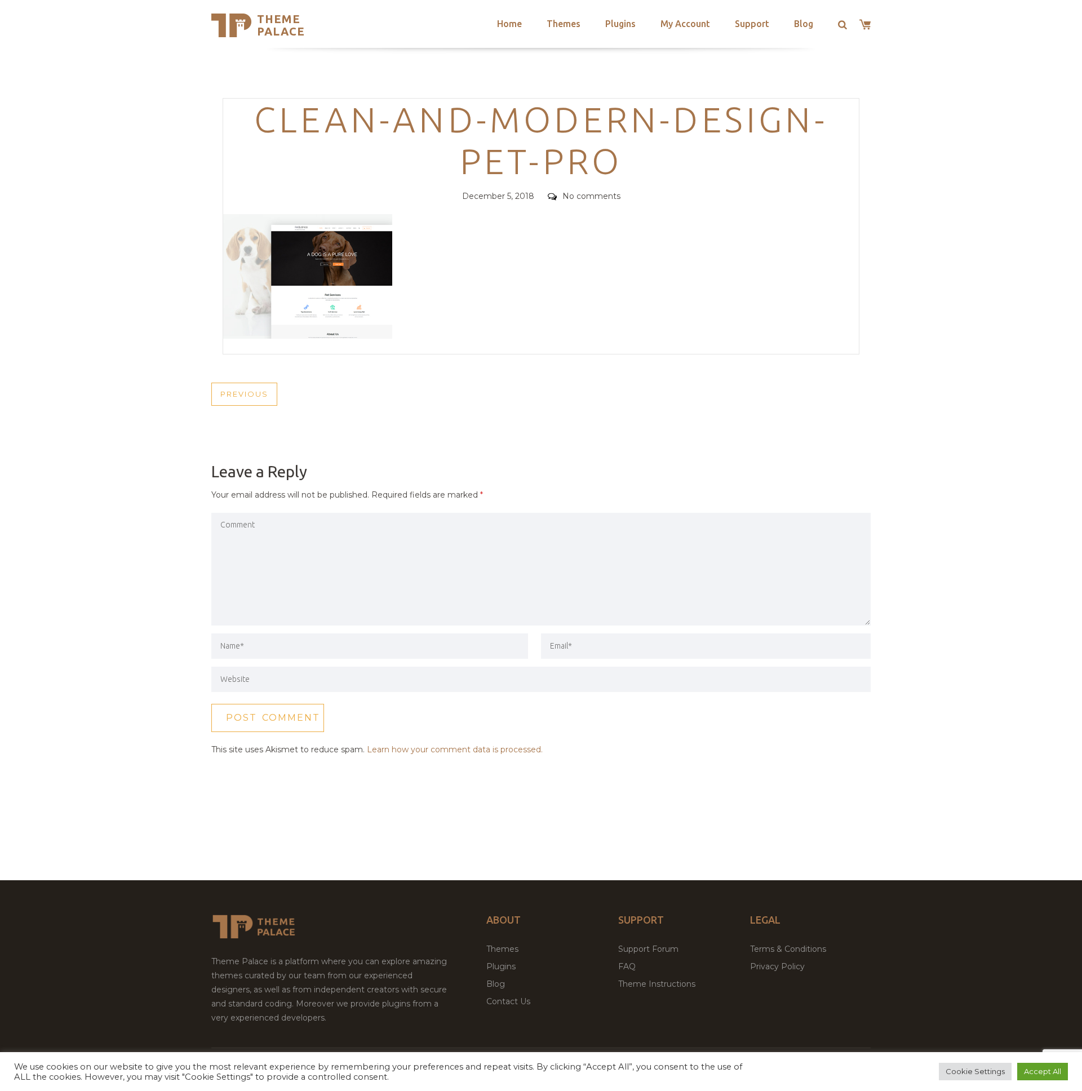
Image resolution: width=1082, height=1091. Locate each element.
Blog (803, 24)
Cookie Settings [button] (975, 1071)
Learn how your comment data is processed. (455, 749)
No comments (591, 196)
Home (509, 24)
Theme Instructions (656, 984)
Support (752, 24)
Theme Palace (281, 25)
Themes (563, 24)
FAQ (627, 966)
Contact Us (508, 1001)
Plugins (620, 24)
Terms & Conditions (788, 949)
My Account (685, 24)
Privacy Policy (777, 966)
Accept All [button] (1042, 1071)
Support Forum (648, 949)
